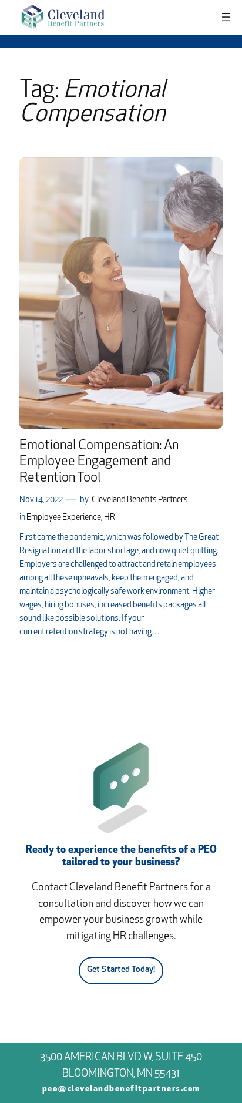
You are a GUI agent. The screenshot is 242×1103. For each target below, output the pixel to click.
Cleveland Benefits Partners (140, 500)
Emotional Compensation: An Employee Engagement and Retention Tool (99, 462)
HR (109, 517)
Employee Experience (63, 517)
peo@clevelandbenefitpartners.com (121, 1089)
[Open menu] (226, 17)
